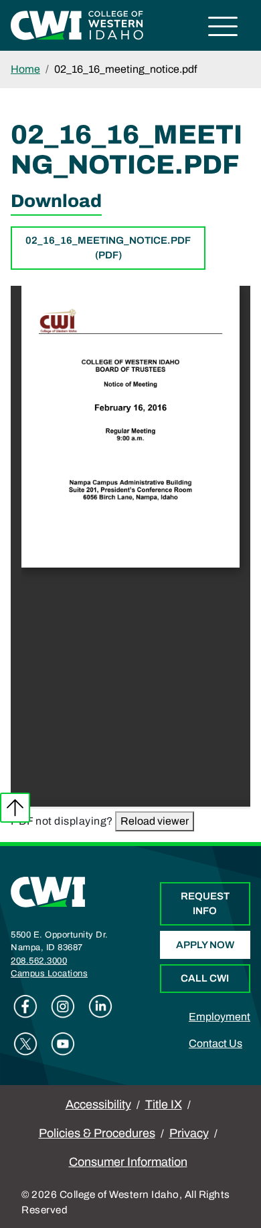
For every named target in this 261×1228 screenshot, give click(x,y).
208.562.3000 (39, 961)
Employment (219, 1016)
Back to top (15, 808)
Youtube (63, 1043)
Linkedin (100, 1006)
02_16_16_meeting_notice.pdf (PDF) (108, 248)
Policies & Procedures (97, 1133)
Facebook (25, 1006)
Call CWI (205, 978)
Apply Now (205, 945)
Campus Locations (49, 973)
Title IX (163, 1104)
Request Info (205, 904)
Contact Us (215, 1043)
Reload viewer (154, 821)
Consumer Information (128, 1162)
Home (25, 69)
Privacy (189, 1133)
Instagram (63, 1006)
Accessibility (98, 1104)
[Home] (48, 891)
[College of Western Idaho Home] (77, 24)
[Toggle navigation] (223, 28)
